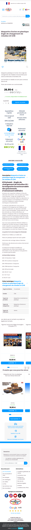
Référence (4, 23)
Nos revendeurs (7, 488)
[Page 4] (13, 367)
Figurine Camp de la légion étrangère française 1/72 (12, 325)
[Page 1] (8, 367)
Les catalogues (6, 479)
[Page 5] (14, 367)
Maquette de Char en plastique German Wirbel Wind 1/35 (12, 375)
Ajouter (11, 363)
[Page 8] (20, 414)
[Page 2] (10, 367)
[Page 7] (17, 367)
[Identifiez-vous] (20, 10)
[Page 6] (15, 367)
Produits (3, 21)
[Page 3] (11, 367)
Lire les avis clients (15, 513)
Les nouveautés (7, 471)
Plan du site (20, 481)
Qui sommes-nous (7, 486)
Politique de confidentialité (21, 478)
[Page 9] (21, 414)
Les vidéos (5, 482)
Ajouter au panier (20, 102)
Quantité (6, 101)
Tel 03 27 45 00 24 (9, 136)
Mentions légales (21, 483)
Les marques (6, 477)
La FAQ (4, 484)
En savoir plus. (14, 528)
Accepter (20, 528)
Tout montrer (14, 419)
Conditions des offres (23, 487)
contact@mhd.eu (9, 133)
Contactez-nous (21, 475)
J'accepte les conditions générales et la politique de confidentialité (14, 459)
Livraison (19, 485)
